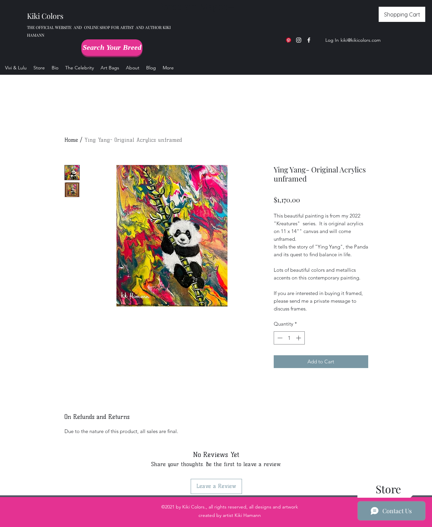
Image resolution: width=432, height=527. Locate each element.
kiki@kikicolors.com (361, 40)
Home (71, 140)
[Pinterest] (288, 40)
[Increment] (299, 338)
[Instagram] (298, 40)
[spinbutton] (289, 338)
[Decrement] (279, 338)
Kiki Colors (45, 16)
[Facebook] (308, 40)
